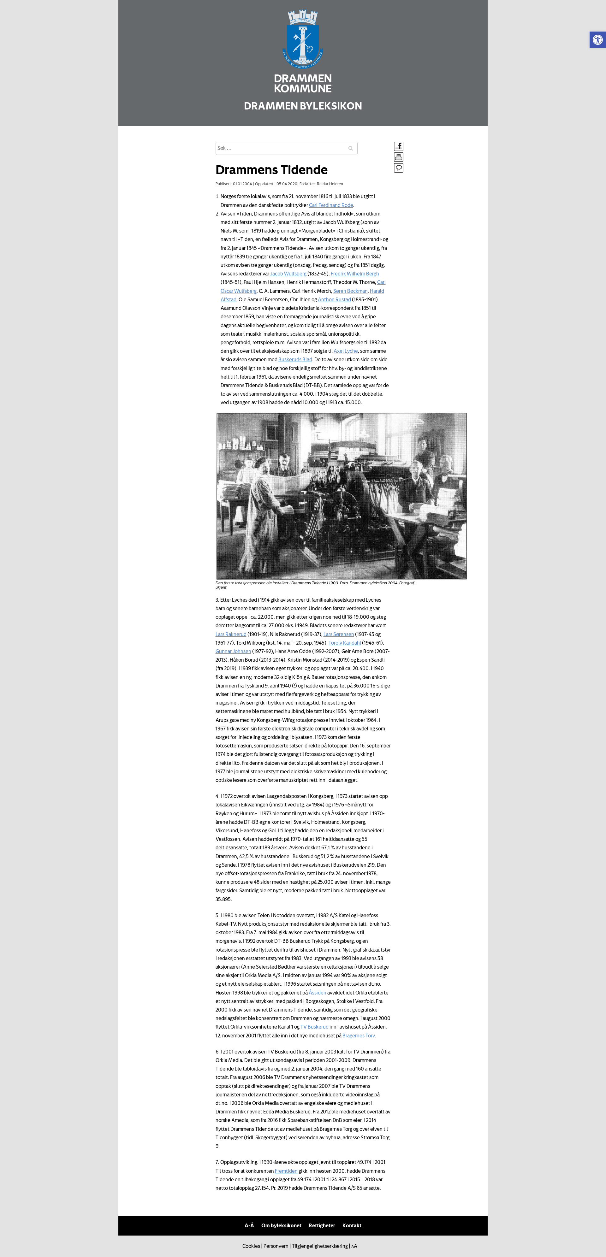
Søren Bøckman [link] (350, 291)
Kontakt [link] (351, 1225)
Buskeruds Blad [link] (295, 359)
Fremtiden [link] (286, 1171)
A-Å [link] (249, 1225)
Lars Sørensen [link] (339, 634)
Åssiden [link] (317, 992)
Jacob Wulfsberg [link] (288, 273)
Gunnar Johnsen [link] (233, 651)
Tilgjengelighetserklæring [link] (320, 1246)
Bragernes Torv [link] (358, 1035)
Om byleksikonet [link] (281, 1225)
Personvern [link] (276, 1246)
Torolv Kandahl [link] (345, 643)
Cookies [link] (251, 1246)
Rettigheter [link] (322, 1225)
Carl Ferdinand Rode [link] (331, 205)
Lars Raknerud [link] (231, 634)
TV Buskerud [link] (314, 1027)
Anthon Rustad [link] (334, 299)
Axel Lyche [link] (346, 351)
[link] (598, 40)
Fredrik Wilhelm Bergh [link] (355, 273)
